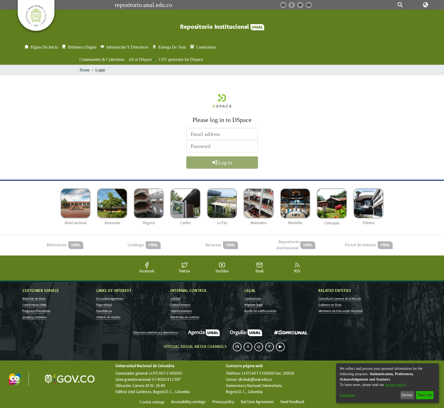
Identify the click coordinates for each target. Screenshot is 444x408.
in (237, 346)
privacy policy (395, 385)
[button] (400, 5)
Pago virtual (104, 305)
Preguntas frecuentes (36, 311)
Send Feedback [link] (292, 402)
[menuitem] (141, 59)
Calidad (175, 299)
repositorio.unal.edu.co (143, 5)
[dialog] (387, 383)
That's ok (424, 395)
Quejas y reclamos (34, 317)
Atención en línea (33, 299)
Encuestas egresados (110, 299)
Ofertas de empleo (108, 317)
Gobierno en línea (329, 305)
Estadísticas (104, 311)
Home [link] (85, 70)
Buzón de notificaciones (260, 311)
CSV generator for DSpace (181, 59)
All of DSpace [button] (140, 59)
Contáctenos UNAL (34, 305)
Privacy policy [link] (223, 402)
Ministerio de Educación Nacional (340, 311)
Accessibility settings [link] (188, 402)
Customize (347, 395)
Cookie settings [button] (152, 402)
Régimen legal (253, 305)
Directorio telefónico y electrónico (155, 332)
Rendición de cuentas (184, 317)
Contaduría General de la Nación (339, 299)
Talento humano (181, 311)
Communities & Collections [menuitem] (101, 59)
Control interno (180, 305)
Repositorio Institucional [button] (215, 27)
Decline (407, 395)
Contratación (252, 299)
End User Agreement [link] (257, 402)
